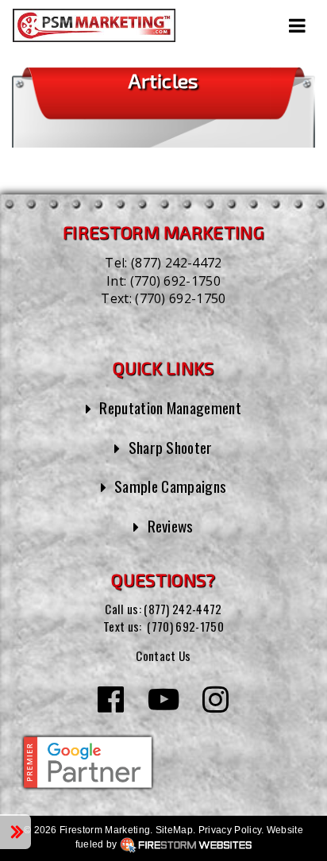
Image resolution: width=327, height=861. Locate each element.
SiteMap (174, 830)
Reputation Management (170, 407)
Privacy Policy (229, 830)
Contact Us (163, 655)
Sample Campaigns (170, 486)
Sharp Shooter (171, 447)
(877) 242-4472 (176, 262)
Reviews (171, 525)
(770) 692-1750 (175, 281)
